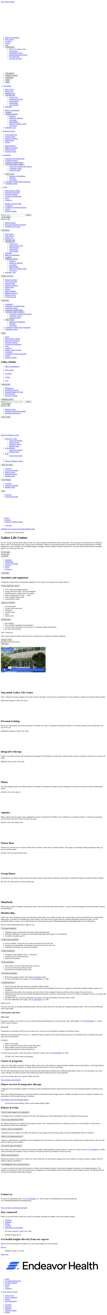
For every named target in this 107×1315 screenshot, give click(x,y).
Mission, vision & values (13, 204)
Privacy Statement (11, 1297)
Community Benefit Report (14, 162)
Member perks (6, 619)
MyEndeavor (13, 51)
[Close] (2, 646)
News (7, 198)
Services (8, 520)
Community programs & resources (20, 166)
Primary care (9, 91)
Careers (7, 43)
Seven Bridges (10, 448)
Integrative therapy (15, 444)
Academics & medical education (15, 207)
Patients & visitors (11, 75)
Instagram (8, 1222)
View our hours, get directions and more (14, 1208)
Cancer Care (13, 97)
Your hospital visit (11, 135)
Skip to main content (7, 2)
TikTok (7, 1224)
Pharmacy (12, 116)
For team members (11, 1283)
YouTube (8, 1226)
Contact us (8, 200)
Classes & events (10, 151)
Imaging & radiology (16, 118)
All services (13, 126)
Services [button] (8, 565)
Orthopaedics (13, 103)
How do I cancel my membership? (12, 1129)
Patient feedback (10, 146)
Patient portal (10, 47)
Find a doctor (9, 39)
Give (6, 45)
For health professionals (13, 1281)
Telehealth (8, 107)
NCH (7, 454)
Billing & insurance (11, 148)
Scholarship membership (9, 973)
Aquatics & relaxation (8, 603)
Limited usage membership (10, 939)
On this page (5, 552)
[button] (4, 1254)
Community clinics (15, 168)
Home (7, 518)
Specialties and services (12, 226)
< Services (8, 525)
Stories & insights (11, 211)
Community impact (11, 160)
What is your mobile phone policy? (12, 1136)
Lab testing (13, 120)
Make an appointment (12, 37)
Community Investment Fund (14, 159)
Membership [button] (9, 562)
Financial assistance (11, 138)
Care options (9, 73)
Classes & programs (15, 440)
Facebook (8, 1220)
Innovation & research (12, 192)
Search (3, 215)
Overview (8, 468)
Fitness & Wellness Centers (10, 435)
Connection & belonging (13, 196)
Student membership (8, 951)
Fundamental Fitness (8, 982)
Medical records (10, 150)
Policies (7, 142)
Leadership (8, 205)
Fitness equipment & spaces (10, 586)
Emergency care (10, 128)
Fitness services (14, 442)
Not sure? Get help (15, 59)
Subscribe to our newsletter (14, 1228)
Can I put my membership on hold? (12, 1120)
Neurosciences (14, 101)
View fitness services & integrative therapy (15, 1100)
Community (9, 78)
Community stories (11, 183)
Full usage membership (9, 928)
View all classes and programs (11, 1080)
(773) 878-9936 (36, 979)
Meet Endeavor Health (12, 191)
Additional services (11, 114)
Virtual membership (7, 962)
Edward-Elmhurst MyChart (18, 55)
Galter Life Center (11, 439)
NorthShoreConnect (15, 53)
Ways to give (10, 174)
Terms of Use (9, 1295)
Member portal (14, 446)
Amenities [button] (8, 560)
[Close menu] (2, 86)
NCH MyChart (14, 57)
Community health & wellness (15, 164)
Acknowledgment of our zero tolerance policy (15, 1164)
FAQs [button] (7, 567)
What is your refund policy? (10, 1155)
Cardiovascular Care (16, 99)
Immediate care (10, 93)
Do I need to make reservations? (11, 1146)
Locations (8, 41)
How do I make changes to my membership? (15, 1112)
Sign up (3, 1247)
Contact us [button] (8, 569)
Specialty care (10, 95)
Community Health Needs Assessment (17, 182)
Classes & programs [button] (11, 564)
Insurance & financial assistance (15, 225)
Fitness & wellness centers (18, 124)
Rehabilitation (13, 122)
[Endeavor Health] (53, 70)
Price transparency (11, 1301)
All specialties (13, 105)
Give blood (13, 180)
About (7, 80)
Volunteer (12, 178)
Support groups (10, 137)
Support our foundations (17, 176)
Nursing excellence (11, 194)
